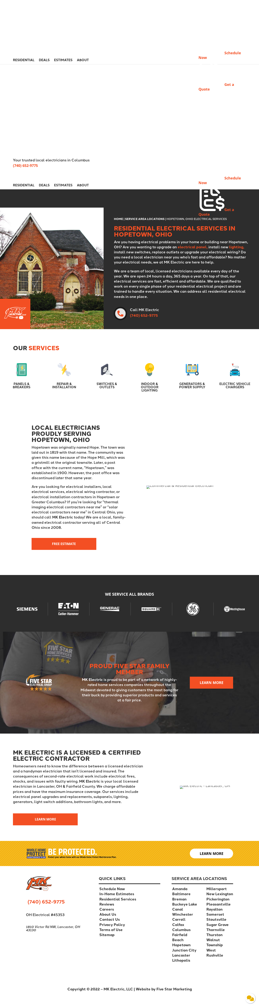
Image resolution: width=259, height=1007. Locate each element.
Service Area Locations (145, 219)
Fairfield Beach (179, 937)
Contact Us (109, 919)
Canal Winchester (182, 911)
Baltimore (181, 893)
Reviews (106, 904)
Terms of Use (111, 929)
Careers (106, 909)
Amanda (179, 888)
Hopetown (181, 944)
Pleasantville (218, 904)
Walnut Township (214, 942)
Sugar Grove (217, 924)
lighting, (236, 247)
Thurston (214, 934)
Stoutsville (216, 919)
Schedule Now (112, 888)
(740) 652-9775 (25, 165)
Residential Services (117, 899)
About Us (107, 914)
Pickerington (217, 899)
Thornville (215, 929)
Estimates (63, 60)
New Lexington (219, 893)
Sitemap (107, 934)
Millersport (216, 888)
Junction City (184, 950)
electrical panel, (193, 247)
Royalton (214, 909)
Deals (44, 60)
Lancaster (181, 955)
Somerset (215, 914)
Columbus (181, 929)
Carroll (179, 919)
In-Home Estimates (116, 893)
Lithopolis (181, 960)
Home (118, 219)
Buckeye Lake (184, 904)
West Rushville (214, 952)
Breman (179, 899)
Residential (23, 60)
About (83, 60)
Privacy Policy (112, 924)
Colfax (178, 924)
